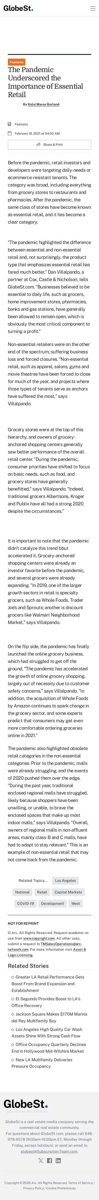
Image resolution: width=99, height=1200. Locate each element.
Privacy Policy (33, 1188)
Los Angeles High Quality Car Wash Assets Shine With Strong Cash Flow (47, 1033)
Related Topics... (33, 880)
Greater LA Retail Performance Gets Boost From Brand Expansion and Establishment (48, 984)
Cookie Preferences (61, 1188)
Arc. (34, 1183)
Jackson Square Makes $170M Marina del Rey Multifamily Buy (49, 1017)
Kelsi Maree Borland (43, 104)
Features (16, 62)
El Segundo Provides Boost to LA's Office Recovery (46, 1002)
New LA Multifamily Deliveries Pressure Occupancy (42, 1063)
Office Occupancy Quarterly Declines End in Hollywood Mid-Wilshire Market (49, 1048)
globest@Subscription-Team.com (49, 1151)
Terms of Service (80, 1183)
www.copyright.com (39, 938)
